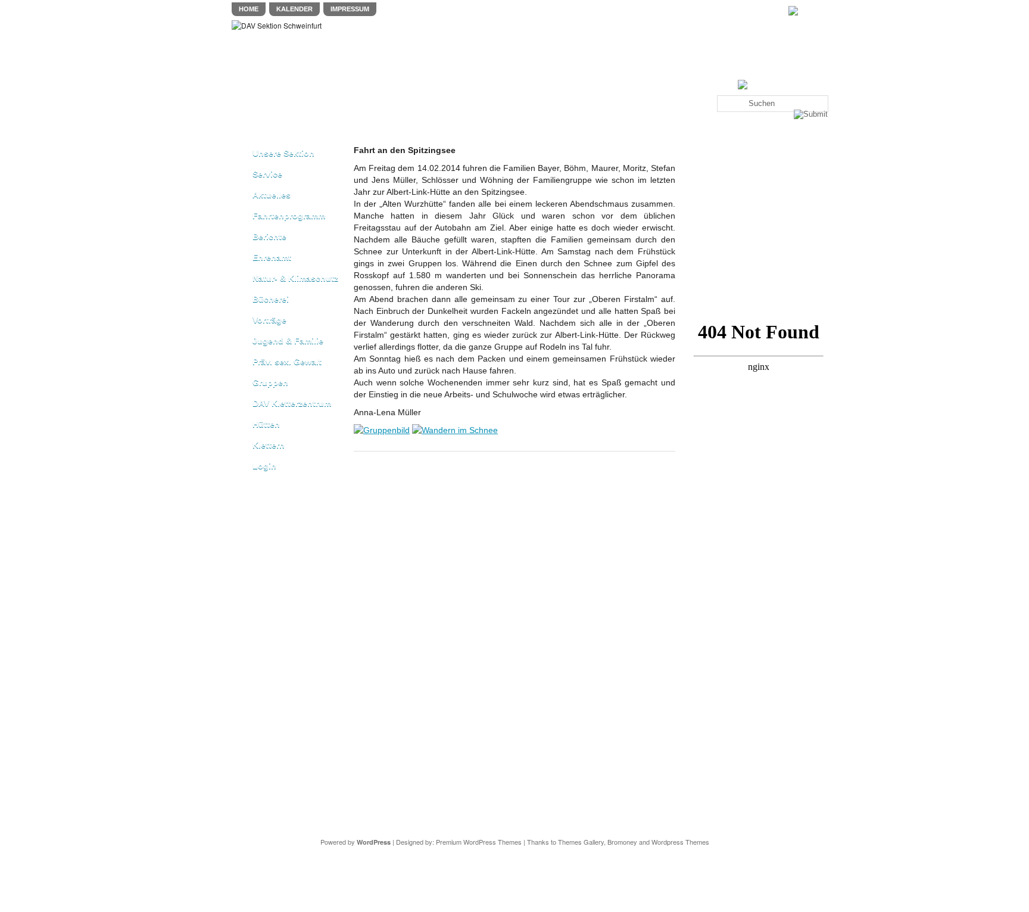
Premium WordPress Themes (479, 841)
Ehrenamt (271, 257)
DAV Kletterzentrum (291, 403)
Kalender (294, 9)
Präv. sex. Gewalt (287, 361)
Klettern (268, 445)
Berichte (269, 236)
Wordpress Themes (680, 841)
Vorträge (269, 320)
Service (267, 174)
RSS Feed (816, 10)
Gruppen (270, 382)
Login (264, 466)
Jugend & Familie (287, 340)
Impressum (349, 9)
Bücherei (270, 299)
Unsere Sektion (283, 153)
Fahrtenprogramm (288, 215)
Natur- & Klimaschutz (295, 278)
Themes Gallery (581, 841)
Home (248, 9)
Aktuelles (271, 195)
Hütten (266, 424)
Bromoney (622, 841)
